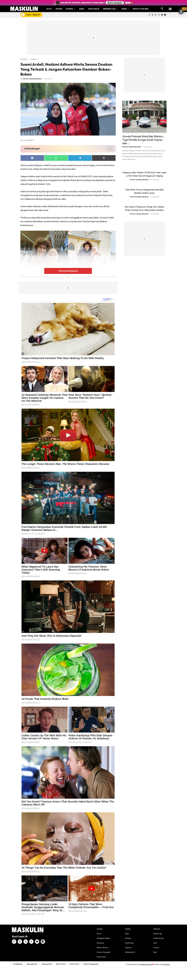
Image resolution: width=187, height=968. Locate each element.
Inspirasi (34, 59)
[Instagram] (152, 15)
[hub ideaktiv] (170, 7)
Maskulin (23, 59)
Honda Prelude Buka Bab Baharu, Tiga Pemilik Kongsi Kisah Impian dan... (143, 139)
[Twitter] (155, 15)
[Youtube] (161, 15)
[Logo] (24, 9)
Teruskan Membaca (68, 271)
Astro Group (166, 964)
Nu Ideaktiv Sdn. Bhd (146, 964)
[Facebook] (149, 15)
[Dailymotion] (165, 15)
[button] (162, 8)
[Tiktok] (158, 15)
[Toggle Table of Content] (108, 148)
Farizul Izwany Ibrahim (32, 79)
